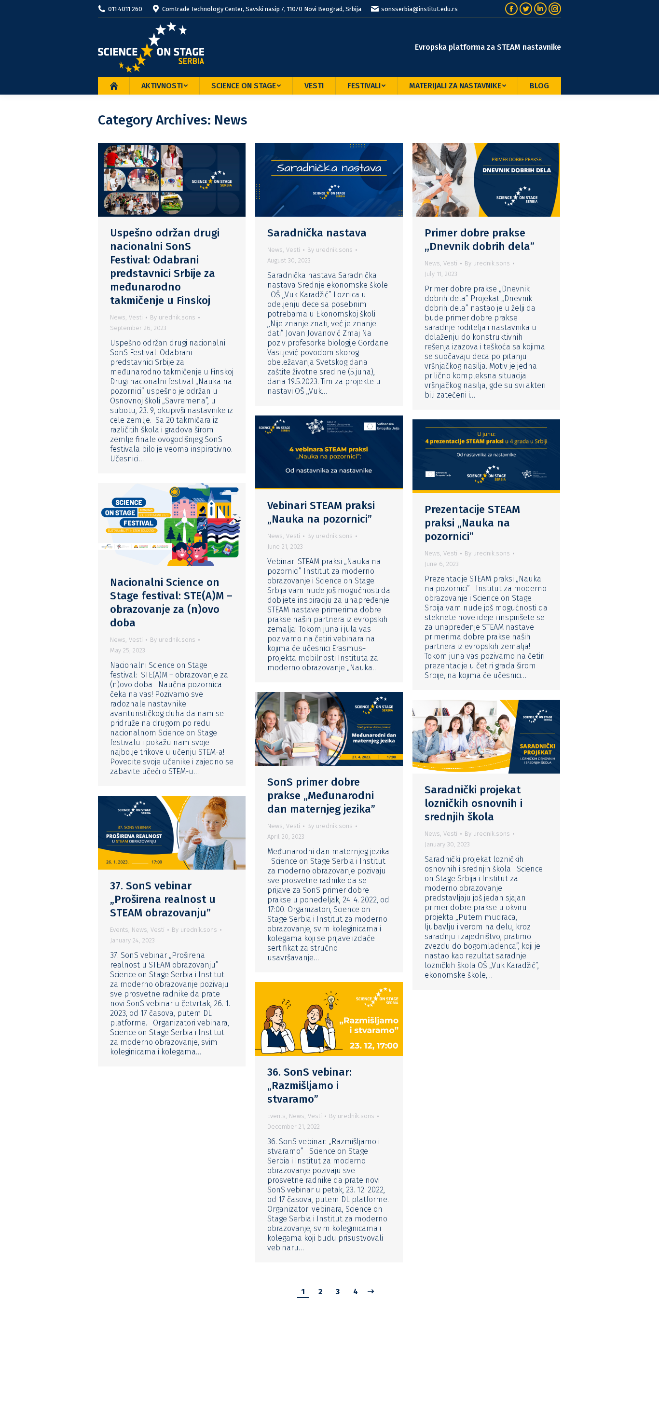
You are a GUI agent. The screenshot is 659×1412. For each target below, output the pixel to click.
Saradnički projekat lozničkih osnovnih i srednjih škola (473, 803)
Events (119, 929)
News (117, 317)
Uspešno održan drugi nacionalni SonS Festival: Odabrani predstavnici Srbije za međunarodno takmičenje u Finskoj (165, 266)
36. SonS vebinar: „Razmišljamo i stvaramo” (309, 1086)
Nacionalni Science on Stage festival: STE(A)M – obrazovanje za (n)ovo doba (171, 602)
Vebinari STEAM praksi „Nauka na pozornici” (321, 512)
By (172, 317)
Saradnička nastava (317, 232)
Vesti (136, 317)
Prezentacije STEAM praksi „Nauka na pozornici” (472, 523)
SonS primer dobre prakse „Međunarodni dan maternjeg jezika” (321, 795)
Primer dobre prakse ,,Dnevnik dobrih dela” (480, 239)
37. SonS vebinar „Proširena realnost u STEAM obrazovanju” (163, 899)
